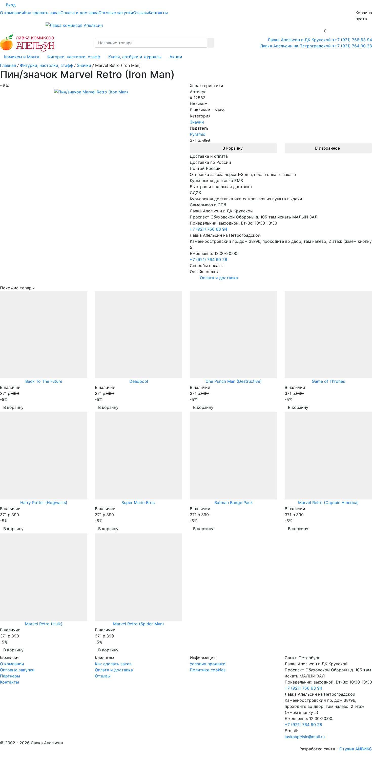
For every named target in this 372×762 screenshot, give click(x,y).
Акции (176, 56)
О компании (12, 12)
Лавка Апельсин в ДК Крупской (301, 39)
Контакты (158, 12)
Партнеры (10, 675)
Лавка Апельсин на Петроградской (297, 45)
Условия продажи (207, 663)
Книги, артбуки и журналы (134, 56)
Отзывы (141, 12)
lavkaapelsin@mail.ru (305, 736)
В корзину (232, 148)
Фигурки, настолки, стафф (73, 56)
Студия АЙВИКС (355, 748)
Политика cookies (207, 669)
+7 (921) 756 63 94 (353, 39)
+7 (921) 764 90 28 (353, 45)
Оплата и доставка (79, 12)
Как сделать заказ (42, 12)
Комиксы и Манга (21, 56)
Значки (197, 122)
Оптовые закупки (115, 12)
